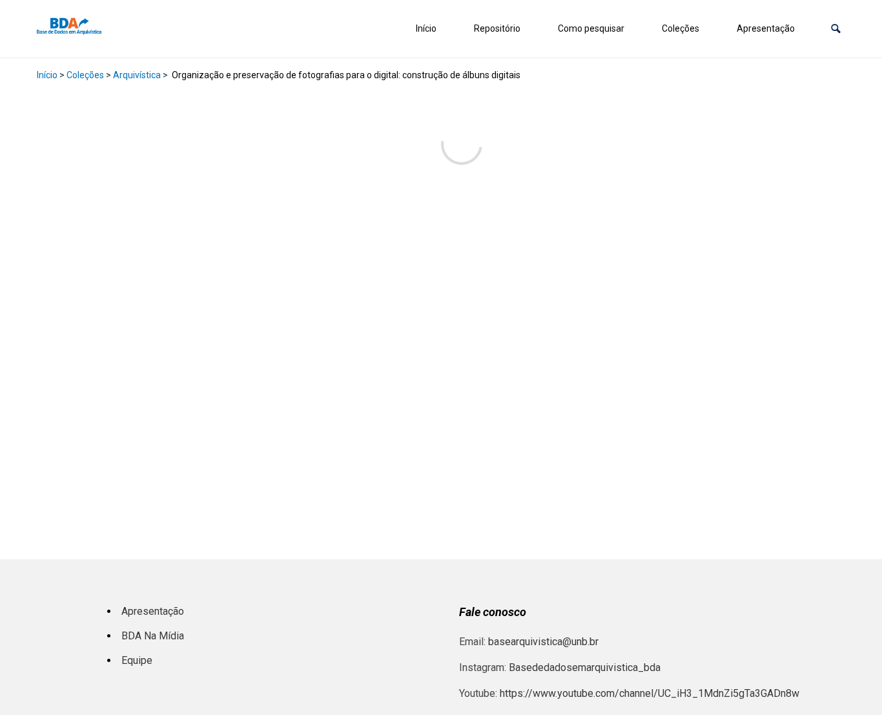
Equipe (136, 660)
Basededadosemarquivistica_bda (585, 667)
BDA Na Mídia (152, 636)
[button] (835, 28)
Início (426, 28)
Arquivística (137, 75)
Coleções (680, 28)
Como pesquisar (591, 28)
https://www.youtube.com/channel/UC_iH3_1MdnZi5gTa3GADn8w (649, 693)
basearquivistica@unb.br (543, 641)
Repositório (497, 28)
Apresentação (766, 28)
